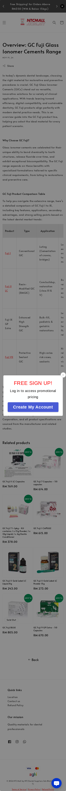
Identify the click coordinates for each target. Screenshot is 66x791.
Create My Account (33, 407)
